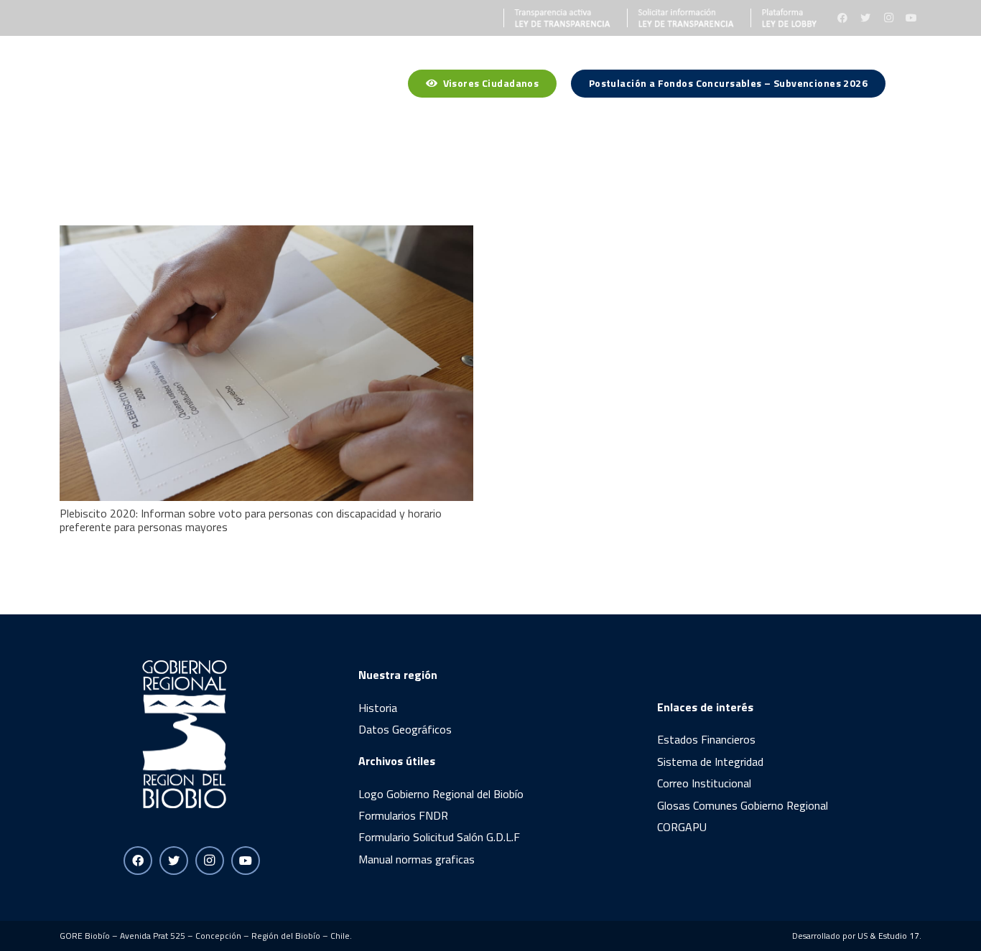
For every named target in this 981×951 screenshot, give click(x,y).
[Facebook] (842, 18)
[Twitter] (865, 18)
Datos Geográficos (405, 729)
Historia (377, 707)
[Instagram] (888, 18)
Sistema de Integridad (710, 761)
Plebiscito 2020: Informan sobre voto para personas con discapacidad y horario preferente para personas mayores (251, 520)
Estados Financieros (706, 739)
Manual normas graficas (416, 859)
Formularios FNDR (403, 815)
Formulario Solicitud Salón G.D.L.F (439, 836)
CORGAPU (682, 826)
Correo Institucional (704, 783)
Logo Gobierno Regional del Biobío (441, 793)
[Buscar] (913, 86)
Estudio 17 (898, 935)
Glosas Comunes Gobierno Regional (742, 805)
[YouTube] (911, 18)
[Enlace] (557, 18)
